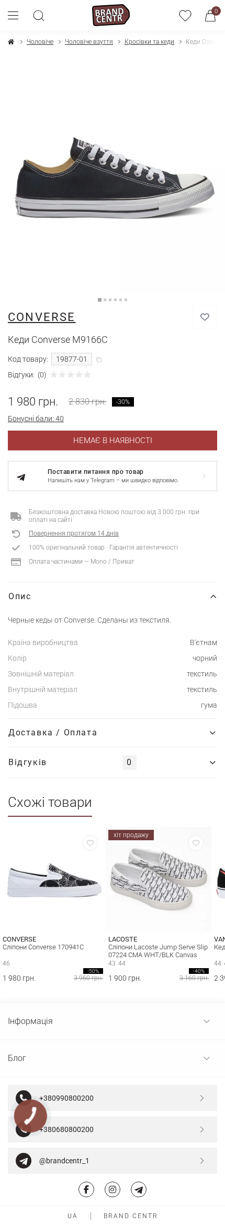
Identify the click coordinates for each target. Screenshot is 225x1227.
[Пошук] (38, 15)
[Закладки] (185, 15)
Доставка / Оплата (52, 732)
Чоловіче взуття (89, 41)
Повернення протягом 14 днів (74, 533)
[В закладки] (205, 317)
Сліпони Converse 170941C (43, 947)
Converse (42, 317)
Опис (19, 596)
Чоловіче (40, 41)
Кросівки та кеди (149, 41)
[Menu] (17, 15)
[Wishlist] (90, 843)
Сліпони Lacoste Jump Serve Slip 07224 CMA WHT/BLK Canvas (158, 951)
